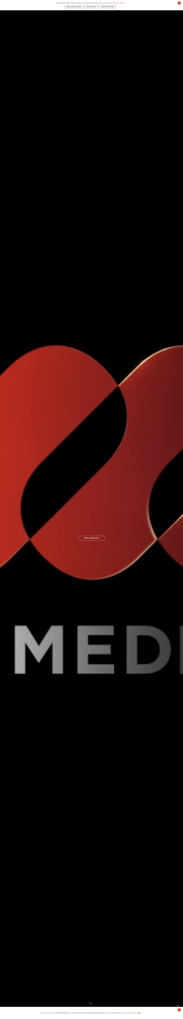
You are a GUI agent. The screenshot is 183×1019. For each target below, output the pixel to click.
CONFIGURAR (91, 7)
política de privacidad (129, 1013)
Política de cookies (118, 3)
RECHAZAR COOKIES (73, 7)
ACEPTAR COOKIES (107, 7)
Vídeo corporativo (91, 538)
